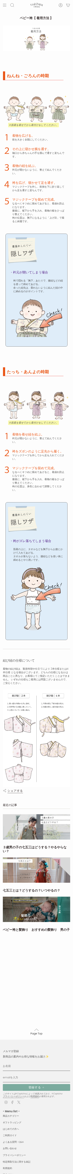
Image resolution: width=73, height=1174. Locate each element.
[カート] (68, 5)
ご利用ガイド (10, 1135)
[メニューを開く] (4, 5)
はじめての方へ (11, 1129)
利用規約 (34, 1096)
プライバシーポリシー (13, 1096)
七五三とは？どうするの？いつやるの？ (31, 890)
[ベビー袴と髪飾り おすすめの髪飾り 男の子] (36, 909)
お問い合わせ (10, 1148)
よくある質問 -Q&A (13, 1142)
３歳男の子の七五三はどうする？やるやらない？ (35, 849)
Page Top (36, 1033)
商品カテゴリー (11, 1116)
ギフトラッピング (12, 1122)
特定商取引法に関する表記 (16, 1161)
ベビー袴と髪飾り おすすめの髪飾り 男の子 (36, 930)
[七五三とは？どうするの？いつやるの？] (36, 870)
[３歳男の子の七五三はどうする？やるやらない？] (36, 827)
